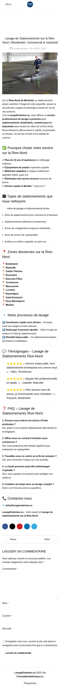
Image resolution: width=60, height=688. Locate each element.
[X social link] (12, 526)
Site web (6, 628)
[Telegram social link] (34, 526)
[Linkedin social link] (27, 526)
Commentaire (10, 569)
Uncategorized (35, 20)
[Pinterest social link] (20, 526)
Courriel (7, 616)
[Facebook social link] (5, 526)
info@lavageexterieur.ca (19, 505)
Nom (5, 603)
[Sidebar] (3, 210)
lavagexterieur (21, 48)
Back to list (30, 539)
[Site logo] (30, 4)
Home (20, 20)
